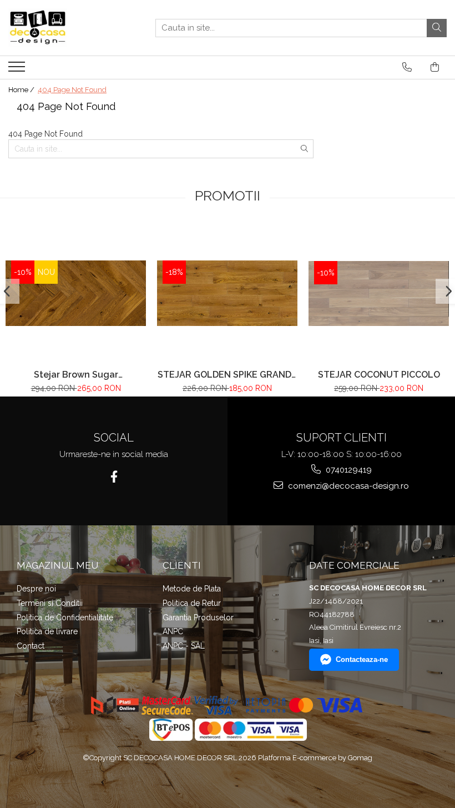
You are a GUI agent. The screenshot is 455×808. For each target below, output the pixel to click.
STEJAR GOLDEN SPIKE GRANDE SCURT (227, 374)
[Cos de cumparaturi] (435, 67)
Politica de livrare (47, 631)
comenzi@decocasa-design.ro (347, 486)
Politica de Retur (192, 603)
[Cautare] (437, 28)
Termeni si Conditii (50, 603)
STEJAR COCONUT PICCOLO (379, 374)
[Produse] (18, 70)
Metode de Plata (192, 588)
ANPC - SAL (184, 645)
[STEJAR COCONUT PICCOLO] (379, 294)
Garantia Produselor (198, 617)
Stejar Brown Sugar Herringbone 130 (76, 374)
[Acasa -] (63, 27)
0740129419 (347, 470)
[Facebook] (114, 476)
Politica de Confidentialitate (65, 617)
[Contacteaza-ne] (407, 67)
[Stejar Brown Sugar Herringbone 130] (76, 293)
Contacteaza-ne (362, 659)
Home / (22, 90)
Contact (30, 645)
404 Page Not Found (72, 90)
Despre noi (36, 588)
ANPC (173, 631)
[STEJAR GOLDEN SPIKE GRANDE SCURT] (227, 293)
